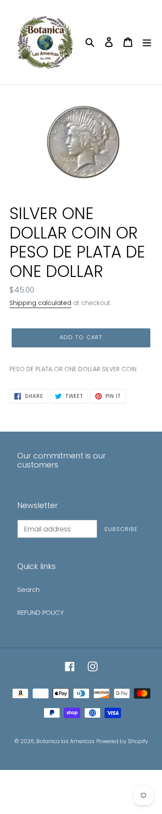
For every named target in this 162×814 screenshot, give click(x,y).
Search (28, 589)
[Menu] (146, 42)
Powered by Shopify (122, 741)
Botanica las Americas (65, 741)
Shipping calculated (40, 303)
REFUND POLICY (40, 612)
